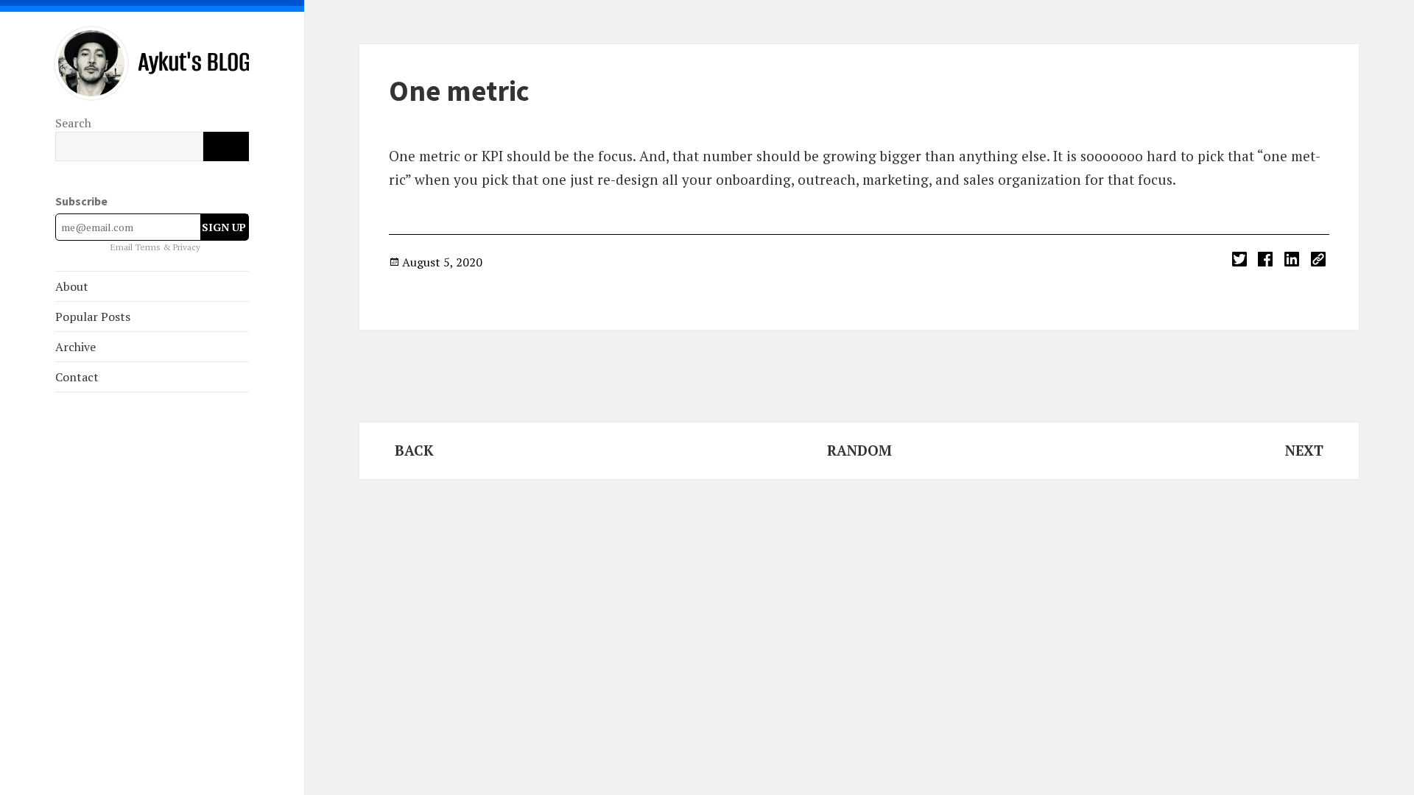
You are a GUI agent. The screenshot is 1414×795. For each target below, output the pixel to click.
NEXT (1304, 450)
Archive (75, 347)
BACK (414, 450)
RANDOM (859, 450)
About (71, 286)
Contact (77, 377)
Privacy (186, 246)
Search (73, 123)
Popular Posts (92, 316)
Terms (149, 246)
